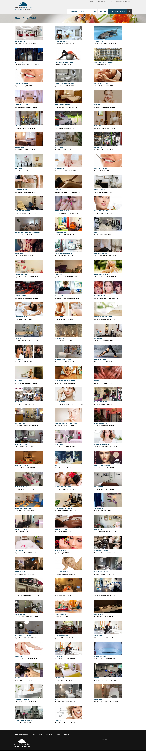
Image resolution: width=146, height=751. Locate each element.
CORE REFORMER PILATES (63, 508)
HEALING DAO (20, 126)
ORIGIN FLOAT (99, 41)
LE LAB (96, 678)
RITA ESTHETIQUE (21, 444)
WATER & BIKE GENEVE (22, 699)
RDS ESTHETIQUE (60, 402)
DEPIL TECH (98, 593)
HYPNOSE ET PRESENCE (102, 444)
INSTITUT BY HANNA (62, 211)
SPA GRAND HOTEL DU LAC (103, 62)
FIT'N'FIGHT (98, 338)
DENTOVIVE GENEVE (22, 83)
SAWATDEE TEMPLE (100, 423)
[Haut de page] (141, 746)
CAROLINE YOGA (100, 359)
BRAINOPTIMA (60, 296)
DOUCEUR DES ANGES (101, 211)
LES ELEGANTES (20, 423)
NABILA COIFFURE (100, 402)
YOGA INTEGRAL (60, 614)
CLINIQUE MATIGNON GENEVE (65, 83)
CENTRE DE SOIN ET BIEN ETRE (65, 253)
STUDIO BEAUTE (20, 593)
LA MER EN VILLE (60, 338)
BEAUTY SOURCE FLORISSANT (65, 381)
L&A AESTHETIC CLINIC (102, 465)
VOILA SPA (98, 126)
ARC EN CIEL (98, 529)
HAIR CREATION (99, 296)
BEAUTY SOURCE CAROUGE (64, 487)
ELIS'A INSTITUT (99, 614)
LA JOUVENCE (19, 359)
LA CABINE (18, 338)
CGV (40, 734)
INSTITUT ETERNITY (101, 572)
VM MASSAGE (99, 508)
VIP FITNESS (98, 635)
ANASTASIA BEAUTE (61, 529)
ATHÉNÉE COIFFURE (101, 550)
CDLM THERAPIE (60, 190)
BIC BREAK (98, 699)
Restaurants (73, 11)
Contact (49, 734)
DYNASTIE (97, 105)
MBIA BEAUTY (19, 550)
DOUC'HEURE (19, 147)
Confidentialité (63, 734)
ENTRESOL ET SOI (60, 232)
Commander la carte (117, 11)
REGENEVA (18, 402)
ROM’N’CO (58, 274)
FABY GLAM (59, 147)
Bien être (102, 11)
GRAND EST (98, 381)
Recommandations (20, 734)
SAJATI (17, 678)
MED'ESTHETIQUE (21, 317)
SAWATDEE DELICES (61, 635)
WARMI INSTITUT (60, 550)
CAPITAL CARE (20, 41)
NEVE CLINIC (19, 62)
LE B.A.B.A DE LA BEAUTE (23, 720)
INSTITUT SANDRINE (101, 253)
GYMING (57, 126)
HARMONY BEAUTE (21, 465)
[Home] (23, 5)
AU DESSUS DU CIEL (101, 83)
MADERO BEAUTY (21, 274)
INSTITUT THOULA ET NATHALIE (66, 423)
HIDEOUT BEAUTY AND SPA (64, 105)
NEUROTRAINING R (100, 657)
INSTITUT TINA (60, 593)
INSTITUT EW (59, 444)
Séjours (84, 11)
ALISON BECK (59, 168)
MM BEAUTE (59, 317)
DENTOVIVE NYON (100, 168)
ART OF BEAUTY (20, 614)
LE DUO (97, 232)
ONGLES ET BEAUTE (21, 487)
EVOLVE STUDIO (20, 296)
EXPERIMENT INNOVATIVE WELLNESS (27, 232)
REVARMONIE (59, 678)
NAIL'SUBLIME (20, 168)
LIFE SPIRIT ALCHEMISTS (23, 508)
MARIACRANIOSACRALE (63, 359)
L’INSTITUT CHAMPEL (22, 105)
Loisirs (93, 11)
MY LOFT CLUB (99, 147)
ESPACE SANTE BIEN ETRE (103, 317)
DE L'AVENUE (98, 487)
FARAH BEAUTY (99, 190)
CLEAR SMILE (59, 720)
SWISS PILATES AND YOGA (64, 62)
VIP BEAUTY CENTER (61, 41)
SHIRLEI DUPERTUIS (61, 572)
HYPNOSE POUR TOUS (22, 211)
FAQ (33, 734)
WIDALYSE (18, 657)
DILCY (57, 465)
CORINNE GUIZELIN (101, 274)
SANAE (57, 699)
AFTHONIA (18, 381)
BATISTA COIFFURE (21, 529)
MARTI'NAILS (19, 253)
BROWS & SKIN (20, 572)
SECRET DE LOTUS (21, 190)
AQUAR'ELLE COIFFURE (23, 635)
